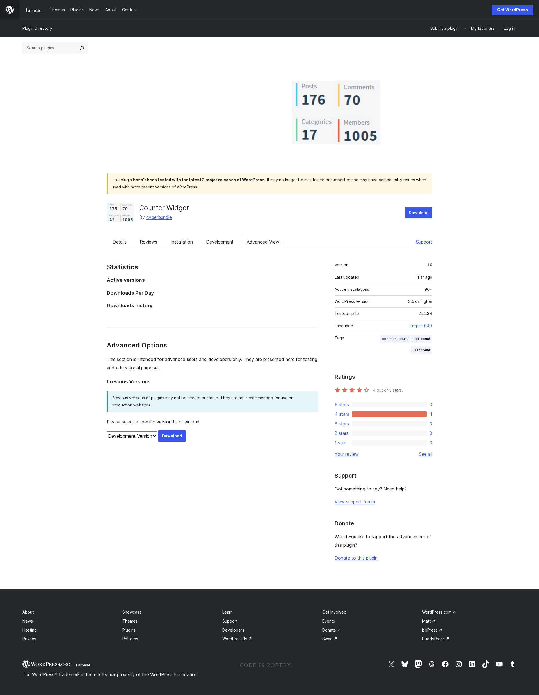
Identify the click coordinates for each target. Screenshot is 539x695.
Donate (331, 630)
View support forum (355, 502)
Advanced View (263, 242)
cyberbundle (159, 217)
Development (220, 242)
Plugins (129, 630)
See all (425, 454)
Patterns (130, 638)
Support (424, 242)
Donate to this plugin (356, 558)
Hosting (29, 630)
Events (328, 621)
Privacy (29, 638)
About (28, 612)
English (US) (421, 325)
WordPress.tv (237, 638)
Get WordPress (512, 9)
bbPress (432, 630)
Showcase (132, 612)
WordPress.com (439, 612)
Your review (347, 454)
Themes (130, 621)
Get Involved (334, 612)
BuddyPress (435, 638)
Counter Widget (164, 208)
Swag (329, 638)
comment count (395, 339)
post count (421, 339)
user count (421, 350)
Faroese (83, 665)
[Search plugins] (82, 48)
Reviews (148, 242)
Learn (227, 612)
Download (419, 212)
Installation (181, 242)
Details (120, 242)
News (27, 621)
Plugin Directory (37, 28)
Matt (428, 621)
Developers (233, 630)
